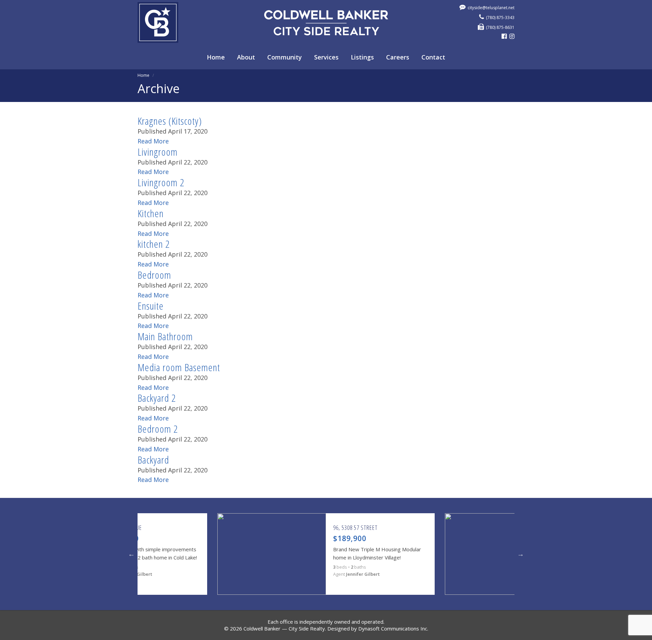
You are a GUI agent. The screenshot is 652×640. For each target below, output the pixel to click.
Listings (362, 57)
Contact (433, 57)
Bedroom (154, 275)
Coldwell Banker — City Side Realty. (284, 628)
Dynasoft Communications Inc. (393, 628)
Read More (153, 141)
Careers (397, 57)
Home (216, 57)
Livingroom (158, 152)
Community (284, 57)
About (246, 57)
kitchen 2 (154, 244)
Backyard (153, 460)
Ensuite (151, 306)
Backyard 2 (157, 398)
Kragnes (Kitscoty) (170, 121)
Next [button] (520, 554)
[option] (326, 554)
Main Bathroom (165, 336)
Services (326, 57)
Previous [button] (131, 554)
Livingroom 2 (161, 182)
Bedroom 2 (158, 429)
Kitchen (151, 213)
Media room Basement (179, 367)
